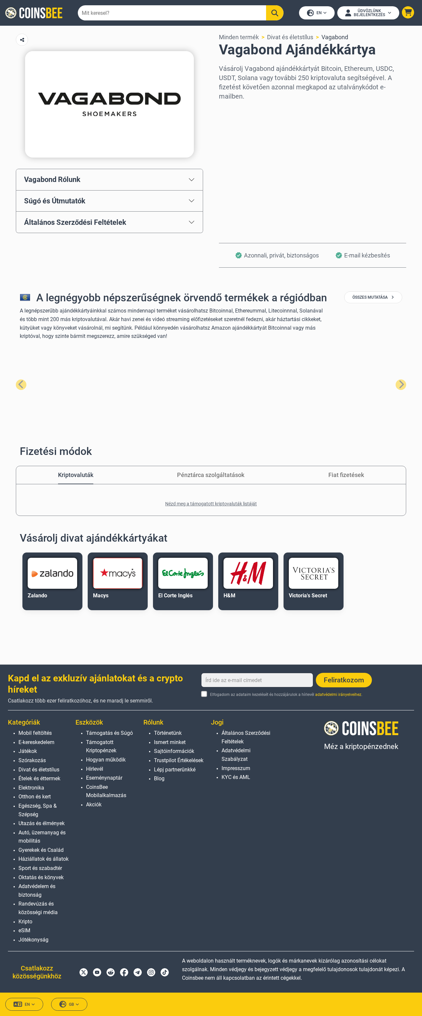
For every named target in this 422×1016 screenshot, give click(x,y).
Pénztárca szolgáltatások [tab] (210, 474)
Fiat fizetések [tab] (346, 474)
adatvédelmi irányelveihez (338, 694)
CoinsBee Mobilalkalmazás (106, 791)
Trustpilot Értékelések (178, 760)
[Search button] (275, 12)
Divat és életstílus (290, 37)
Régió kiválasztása (244, 109)
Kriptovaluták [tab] (75, 474)
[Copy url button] (22, 40)
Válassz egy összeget (247, 137)
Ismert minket (170, 742)
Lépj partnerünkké (175, 769)
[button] (408, 12)
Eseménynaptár (104, 778)
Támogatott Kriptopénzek (101, 746)
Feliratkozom (344, 680)
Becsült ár (232, 166)
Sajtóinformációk (174, 751)
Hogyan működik (106, 760)
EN (319, 13)
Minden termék (239, 37)
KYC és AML (236, 777)
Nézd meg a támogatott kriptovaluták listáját (211, 503)
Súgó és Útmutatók (54, 200)
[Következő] (401, 384)
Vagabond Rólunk (52, 179)
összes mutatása (370, 297)
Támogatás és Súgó (109, 733)
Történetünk (168, 733)
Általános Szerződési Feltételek (75, 222)
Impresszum (236, 768)
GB (71, 1004)
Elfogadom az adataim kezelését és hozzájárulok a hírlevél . (286, 694)
